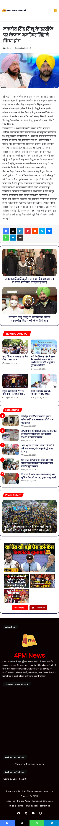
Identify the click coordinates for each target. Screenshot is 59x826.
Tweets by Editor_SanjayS (14, 779)
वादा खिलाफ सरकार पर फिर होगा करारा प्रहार (15, 358)
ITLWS (35, 796)
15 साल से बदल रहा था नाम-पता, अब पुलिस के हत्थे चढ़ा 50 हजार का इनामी (38, 476)
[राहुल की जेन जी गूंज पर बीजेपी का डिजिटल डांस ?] (15, 381)
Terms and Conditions (42, 801)
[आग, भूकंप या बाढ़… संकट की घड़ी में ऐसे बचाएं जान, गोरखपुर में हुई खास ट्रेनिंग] (10, 449)
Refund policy (31, 806)
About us (11, 801)
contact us (45, 806)
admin (8, 48)
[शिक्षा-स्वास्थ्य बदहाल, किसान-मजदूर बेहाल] (44, 381)
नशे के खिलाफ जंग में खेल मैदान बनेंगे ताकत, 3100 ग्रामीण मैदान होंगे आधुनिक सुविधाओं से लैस (43, 361)
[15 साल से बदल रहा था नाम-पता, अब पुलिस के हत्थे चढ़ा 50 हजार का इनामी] (10, 478)
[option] (29, 516)
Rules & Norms (16, 806)
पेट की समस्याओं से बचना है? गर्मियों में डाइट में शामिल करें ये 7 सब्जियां (28, 528)
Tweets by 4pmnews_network (29, 764)
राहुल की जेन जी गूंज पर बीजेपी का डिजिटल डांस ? (13, 392)
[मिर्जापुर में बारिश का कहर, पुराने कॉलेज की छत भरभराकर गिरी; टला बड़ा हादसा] (10, 420)
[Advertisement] (38, 11)
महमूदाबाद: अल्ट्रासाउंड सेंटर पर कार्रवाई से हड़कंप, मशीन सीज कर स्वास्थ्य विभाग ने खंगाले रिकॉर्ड (39, 434)
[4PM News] (14, 10)
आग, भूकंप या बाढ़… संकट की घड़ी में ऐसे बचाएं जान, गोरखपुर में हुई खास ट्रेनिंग (37, 448)
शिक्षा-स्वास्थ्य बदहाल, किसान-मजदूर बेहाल (41, 392)
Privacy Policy (23, 801)
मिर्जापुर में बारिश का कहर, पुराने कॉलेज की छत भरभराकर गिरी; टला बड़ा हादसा (37, 419)
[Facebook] (6, 231)
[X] (13, 231)
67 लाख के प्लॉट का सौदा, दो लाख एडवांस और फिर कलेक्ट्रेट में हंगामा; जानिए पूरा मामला (37, 463)
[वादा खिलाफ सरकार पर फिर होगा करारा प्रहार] (15, 346)
